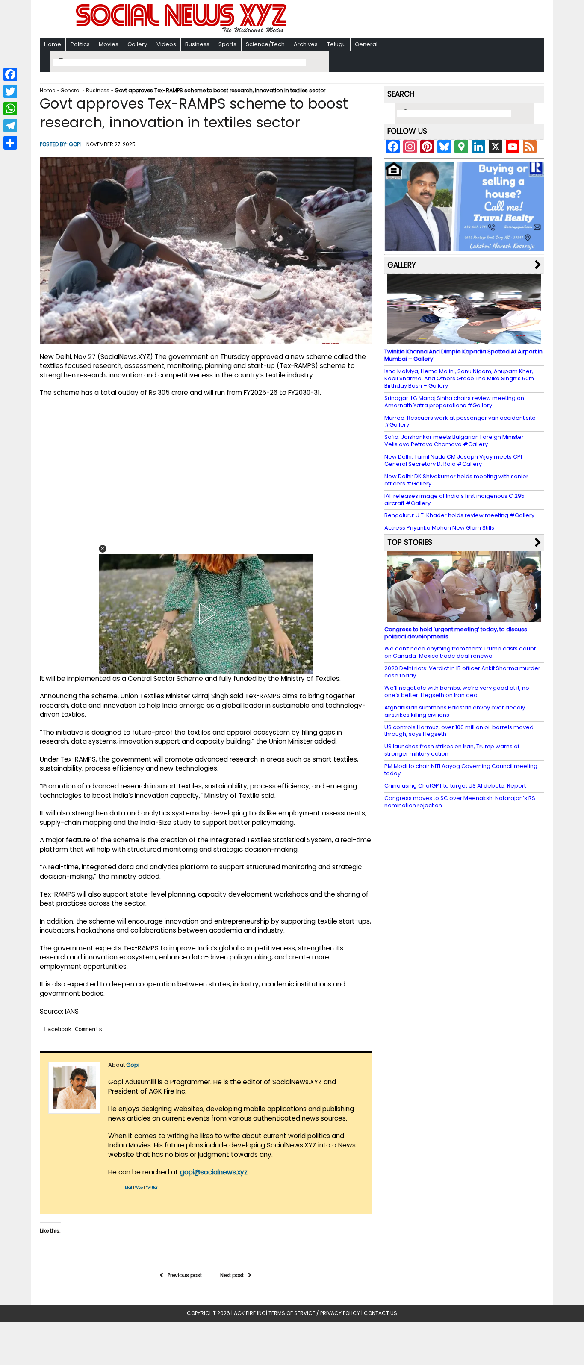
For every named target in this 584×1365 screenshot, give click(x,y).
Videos (166, 44)
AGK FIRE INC (250, 1313)
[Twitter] (10, 91)
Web (139, 1188)
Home (52, 44)
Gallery (137, 44)
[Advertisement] (403, 19)
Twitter (152, 1188)
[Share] (10, 142)
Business (197, 44)
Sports (227, 44)
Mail (128, 1188)
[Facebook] (10, 74)
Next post (232, 1275)
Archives (306, 44)
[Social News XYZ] (182, 30)
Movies (108, 44)
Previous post (185, 1275)
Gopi (75, 144)
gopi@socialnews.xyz (214, 1172)
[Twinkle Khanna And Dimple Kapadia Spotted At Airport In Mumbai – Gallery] (464, 340)
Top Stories (409, 542)
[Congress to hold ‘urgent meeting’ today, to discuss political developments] (464, 617)
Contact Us (380, 1313)
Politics (80, 44)
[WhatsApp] (10, 108)
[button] (102, 549)
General (366, 44)
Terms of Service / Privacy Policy (314, 1313)
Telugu (336, 44)
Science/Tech (265, 44)
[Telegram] (10, 125)
